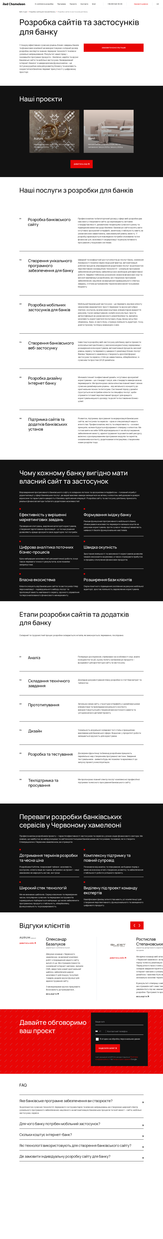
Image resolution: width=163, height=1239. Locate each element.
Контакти (84, 4)
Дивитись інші (80, 164)
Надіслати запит (107, 1048)
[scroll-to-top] (136, 1230)
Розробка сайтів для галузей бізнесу (42, 12)
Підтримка (61, 4)
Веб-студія (23, 12)
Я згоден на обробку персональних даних (120, 1039)
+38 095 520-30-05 (115, 4)
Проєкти (73, 4)
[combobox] (100, 1031)
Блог (94, 4)
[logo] (14, 4)
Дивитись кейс (26, 943)
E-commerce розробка (44, 4)
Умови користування (121, 1059)
